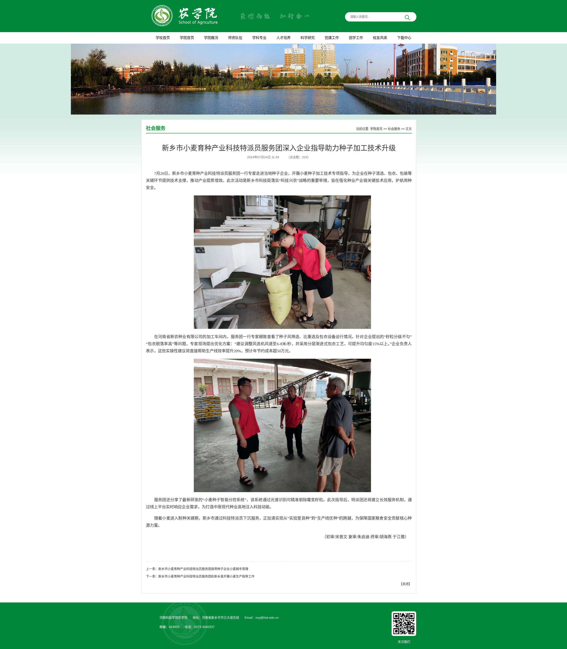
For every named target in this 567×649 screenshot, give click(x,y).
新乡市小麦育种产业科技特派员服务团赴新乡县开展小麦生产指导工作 (206, 576)
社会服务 (394, 129)
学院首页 (376, 129)
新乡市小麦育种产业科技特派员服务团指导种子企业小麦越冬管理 (203, 569)
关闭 (405, 584)
